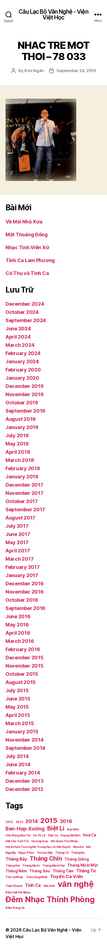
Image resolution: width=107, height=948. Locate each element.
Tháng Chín (46, 858)
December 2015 (24, 657)
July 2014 (17, 756)
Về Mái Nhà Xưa (24, 222)
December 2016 (24, 583)
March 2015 (19, 723)
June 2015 (17, 699)
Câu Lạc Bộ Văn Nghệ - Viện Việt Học (53, 14)
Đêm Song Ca (14, 908)
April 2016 (17, 633)
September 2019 (25, 411)
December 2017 (24, 485)
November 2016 (24, 592)
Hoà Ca (89, 835)
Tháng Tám (63, 871)
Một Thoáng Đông (26, 234)
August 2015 (20, 682)
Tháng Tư (86, 870)
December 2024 (24, 304)
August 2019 (20, 419)
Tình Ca (33, 885)
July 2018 (17, 435)
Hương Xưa (39, 841)
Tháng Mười (31, 865)
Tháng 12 (61, 853)
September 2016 (25, 608)
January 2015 (21, 731)
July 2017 (17, 526)
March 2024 (19, 345)
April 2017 (17, 551)
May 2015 (17, 707)
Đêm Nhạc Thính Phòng (50, 899)
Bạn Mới (73, 829)
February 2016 (22, 649)
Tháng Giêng (76, 859)
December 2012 (24, 789)
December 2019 (24, 386)
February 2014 (22, 773)
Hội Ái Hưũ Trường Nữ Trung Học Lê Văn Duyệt (37, 847)
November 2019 (24, 394)
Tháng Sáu (39, 871)
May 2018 (17, 444)
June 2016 (17, 616)
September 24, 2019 (76, 70)
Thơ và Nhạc (14, 877)
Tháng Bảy (16, 859)
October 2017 (21, 501)
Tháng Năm (16, 871)
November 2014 (24, 740)
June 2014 (17, 764)
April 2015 (17, 715)
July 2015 (17, 690)
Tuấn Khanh (13, 886)
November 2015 (24, 666)
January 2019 (21, 427)
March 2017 (19, 559)
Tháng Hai (12, 865)
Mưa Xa (78, 847)
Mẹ (88, 847)
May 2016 (17, 625)
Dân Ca (53, 835)
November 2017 (24, 493)
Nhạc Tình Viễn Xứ (27, 247)
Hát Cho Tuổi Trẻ (17, 841)
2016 (66, 821)
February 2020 (23, 370)
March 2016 (19, 641)
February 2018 (22, 468)
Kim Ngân (34, 70)
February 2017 (22, 567)
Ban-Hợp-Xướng (25, 828)
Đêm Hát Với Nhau (17, 892)
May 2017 (17, 542)
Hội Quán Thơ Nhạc (64, 841)
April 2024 (17, 337)
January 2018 (21, 476)
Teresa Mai (44, 853)
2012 (9, 822)
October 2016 (21, 600)
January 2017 (21, 575)
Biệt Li (55, 828)
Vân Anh (49, 886)
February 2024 (23, 353)
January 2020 (22, 378)
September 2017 (25, 509)
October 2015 (21, 674)
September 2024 (25, 320)
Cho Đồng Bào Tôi (17, 835)
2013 (19, 822)
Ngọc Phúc (26, 853)
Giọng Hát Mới (70, 835)
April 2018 (17, 452)
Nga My (10, 853)
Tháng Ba (78, 853)
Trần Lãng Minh (36, 877)
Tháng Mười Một (82, 865)
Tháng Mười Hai (53, 865)
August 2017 (20, 518)
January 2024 (22, 361)
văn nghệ (76, 884)
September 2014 (25, 748)
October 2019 (21, 402)
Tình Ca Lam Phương (30, 260)
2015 (48, 820)
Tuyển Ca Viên (66, 876)
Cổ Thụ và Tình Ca (27, 273)
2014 (32, 821)
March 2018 (19, 460)
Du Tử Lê (39, 835)
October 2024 (22, 312)
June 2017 (17, 534)
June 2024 (18, 328)
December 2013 (24, 781)
